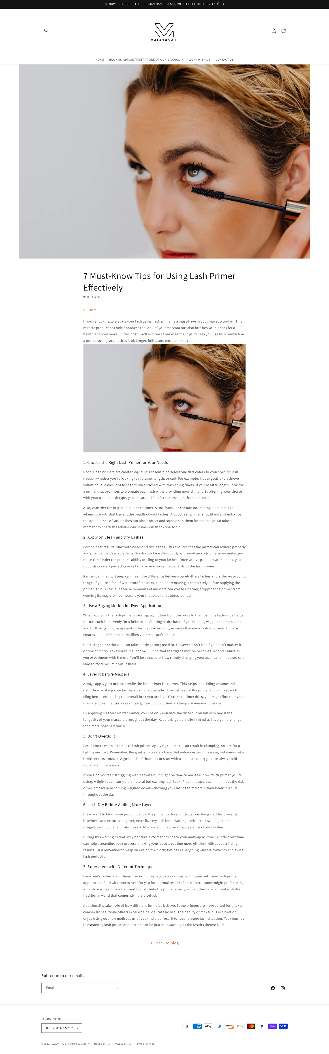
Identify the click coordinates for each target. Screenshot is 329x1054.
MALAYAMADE (58, 1043)
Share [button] (92, 310)
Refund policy (102, 1043)
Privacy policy (122, 1043)
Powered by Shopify (78, 1043)
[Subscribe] (117, 988)
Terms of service (144, 1043)
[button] (46, 31)
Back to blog (167, 942)
